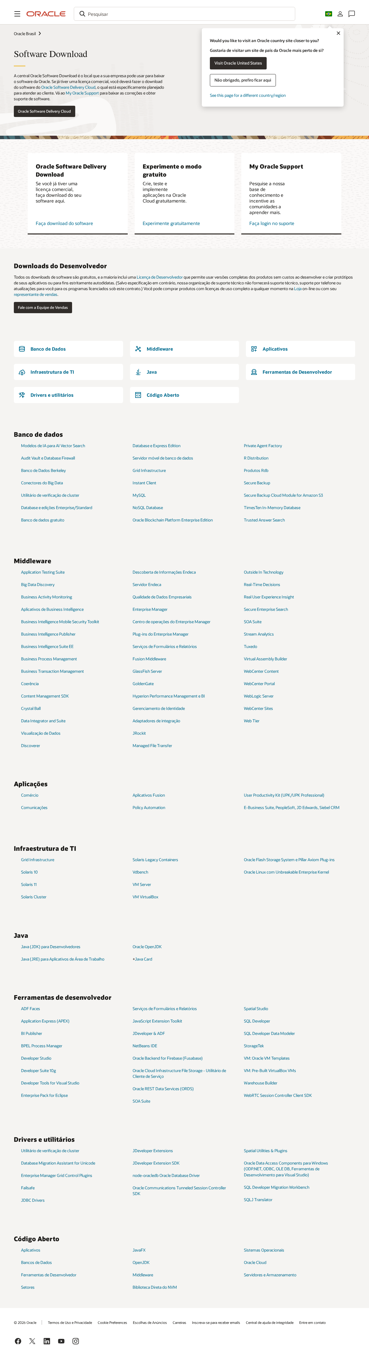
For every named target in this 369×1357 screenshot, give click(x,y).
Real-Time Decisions (262, 584)
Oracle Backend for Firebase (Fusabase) (168, 1058)
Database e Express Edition (156, 445)
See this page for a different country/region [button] (248, 95)
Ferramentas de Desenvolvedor (48, 1274)
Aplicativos (30, 1250)
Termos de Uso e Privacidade (70, 1322)
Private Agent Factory (263, 445)
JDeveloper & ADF (149, 1033)
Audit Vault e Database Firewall (48, 458)
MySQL (139, 495)
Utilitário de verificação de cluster (50, 495)
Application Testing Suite (43, 572)
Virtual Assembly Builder (265, 659)
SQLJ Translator (258, 1199)
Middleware (143, 1274)
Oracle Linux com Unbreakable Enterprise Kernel (286, 872)
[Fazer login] (340, 13)
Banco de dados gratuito (42, 520)
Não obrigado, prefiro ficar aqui (242, 80)
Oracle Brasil (25, 33)
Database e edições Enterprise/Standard (56, 507)
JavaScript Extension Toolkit (157, 1021)
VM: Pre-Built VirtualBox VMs (270, 1070)
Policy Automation (149, 807)
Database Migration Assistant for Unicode (58, 1163)
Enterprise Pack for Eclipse (44, 1095)
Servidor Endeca (147, 584)
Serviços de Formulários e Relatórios (165, 646)
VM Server (142, 884)
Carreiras (179, 1322)
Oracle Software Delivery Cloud (68, 87)
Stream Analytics (259, 634)
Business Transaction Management (52, 671)
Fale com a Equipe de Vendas (43, 307)
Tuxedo (250, 646)
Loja (298, 288)
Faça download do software (64, 223)
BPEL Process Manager (41, 1045)
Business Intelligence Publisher (48, 634)
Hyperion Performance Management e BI (169, 696)
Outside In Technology (263, 572)
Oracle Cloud (255, 1262)
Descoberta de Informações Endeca (164, 572)
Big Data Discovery (37, 584)
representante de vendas (35, 294)
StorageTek (254, 1045)
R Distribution (256, 458)
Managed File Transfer (152, 745)
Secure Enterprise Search (266, 609)
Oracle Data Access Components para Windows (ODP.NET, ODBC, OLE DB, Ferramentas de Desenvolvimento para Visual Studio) (286, 1168)
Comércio (29, 795)
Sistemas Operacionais (264, 1250)
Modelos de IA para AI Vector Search (53, 445)
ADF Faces (30, 1008)
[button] (17, 13)
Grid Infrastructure (149, 470)
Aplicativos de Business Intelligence (52, 609)
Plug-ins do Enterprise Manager (161, 634)
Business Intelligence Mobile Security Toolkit (60, 621)
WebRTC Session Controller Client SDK (278, 1095)
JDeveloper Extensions (153, 1150)
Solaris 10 (29, 872)
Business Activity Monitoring (46, 597)
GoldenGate (143, 683)
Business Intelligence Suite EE (47, 646)
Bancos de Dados (36, 1262)
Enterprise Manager (150, 609)
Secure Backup (257, 482)
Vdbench (140, 872)
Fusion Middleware (149, 659)
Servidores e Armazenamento (270, 1274)
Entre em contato (312, 1322)
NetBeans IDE (145, 1045)
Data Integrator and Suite (43, 720)
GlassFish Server (147, 671)
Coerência (30, 683)
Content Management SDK (45, 696)
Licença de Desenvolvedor (160, 277)
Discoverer (30, 745)
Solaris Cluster (33, 896)
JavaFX (139, 1250)
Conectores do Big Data (42, 482)
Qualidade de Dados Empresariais (162, 597)
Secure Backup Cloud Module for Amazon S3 (283, 495)
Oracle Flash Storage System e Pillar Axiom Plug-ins (289, 859)
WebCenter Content (261, 671)
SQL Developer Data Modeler (269, 1033)
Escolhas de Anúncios (150, 1322)
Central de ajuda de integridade (269, 1322)
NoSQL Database (148, 507)
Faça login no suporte (271, 223)
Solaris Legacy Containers (155, 859)
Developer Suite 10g (38, 1070)
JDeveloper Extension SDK (156, 1163)
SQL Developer (257, 1021)
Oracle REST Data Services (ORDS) (163, 1088)
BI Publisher (31, 1033)
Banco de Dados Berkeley (43, 470)
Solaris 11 (29, 884)
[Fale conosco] (351, 13)
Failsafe (28, 1187)
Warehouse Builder (260, 1083)
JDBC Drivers (33, 1200)
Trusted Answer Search (264, 520)
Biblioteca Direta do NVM (155, 1287)
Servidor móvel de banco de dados (163, 458)
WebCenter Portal (259, 683)
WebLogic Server (259, 696)
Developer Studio (36, 1058)
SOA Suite (252, 621)
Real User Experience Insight (269, 597)
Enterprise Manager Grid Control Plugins (56, 1175)
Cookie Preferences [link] (112, 1322)
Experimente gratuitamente (171, 223)
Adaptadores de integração (156, 720)
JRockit (139, 733)
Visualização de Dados (41, 733)
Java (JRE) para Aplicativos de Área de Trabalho (62, 959)
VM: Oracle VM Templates (267, 1058)
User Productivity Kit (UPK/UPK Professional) (284, 795)
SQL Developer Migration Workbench (276, 1187)
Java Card (143, 959)
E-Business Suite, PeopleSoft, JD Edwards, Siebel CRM (292, 807)
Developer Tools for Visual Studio (50, 1083)
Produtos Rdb (256, 470)
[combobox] (184, 14)
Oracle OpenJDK (147, 946)
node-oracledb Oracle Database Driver (166, 1175)
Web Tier (251, 720)
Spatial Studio (256, 1008)
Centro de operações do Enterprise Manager (171, 621)
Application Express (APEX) (45, 1021)
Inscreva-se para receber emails (216, 1322)
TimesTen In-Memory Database (272, 507)
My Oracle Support (82, 93)
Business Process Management (49, 659)
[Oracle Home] (46, 14)
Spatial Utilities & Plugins (265, 1150)
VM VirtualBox (145, 896)
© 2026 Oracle (25, 1322)
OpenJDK (141, 1262)
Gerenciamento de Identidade (159, 708)
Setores (28, 1287)
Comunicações (34, 807)
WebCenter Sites (258, 708)
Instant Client (144, 482)
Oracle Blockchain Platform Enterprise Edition (173, 520)
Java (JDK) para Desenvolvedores (50, 946)
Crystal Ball (31, 708)
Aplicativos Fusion (149, 795)
